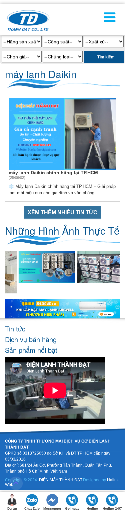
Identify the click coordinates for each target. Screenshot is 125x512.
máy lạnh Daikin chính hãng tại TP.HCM (53, 172)
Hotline (92, 508)
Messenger (52, 508)
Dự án (12, 508)
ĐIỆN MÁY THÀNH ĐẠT (60, 480)
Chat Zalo (32, 508)
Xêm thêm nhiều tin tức (62, 212)
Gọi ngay (72, 508)
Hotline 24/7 (112, 508)
